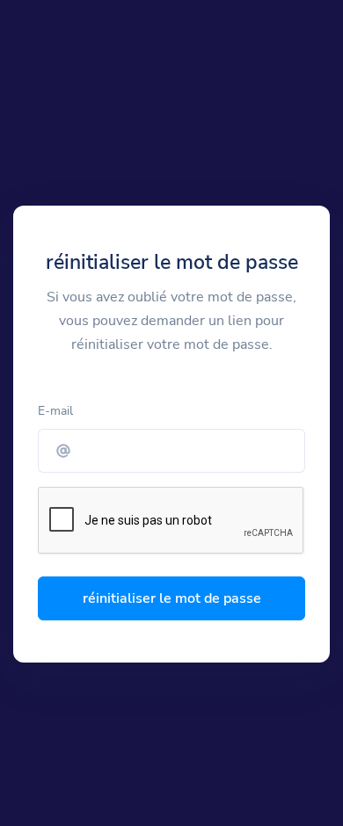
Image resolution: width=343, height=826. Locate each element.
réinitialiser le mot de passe (172, 598)
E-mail (55, 410)
